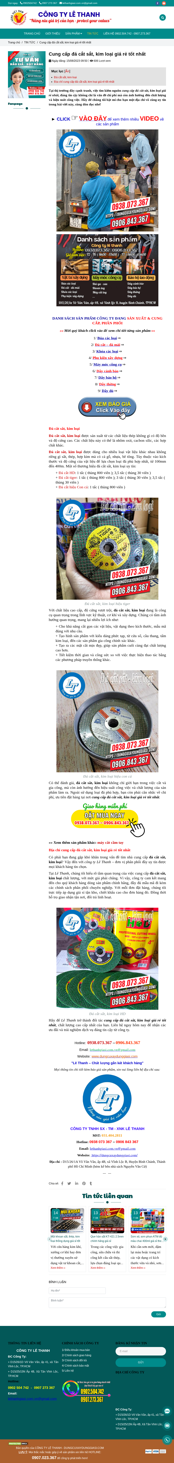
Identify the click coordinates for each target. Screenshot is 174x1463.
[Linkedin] (76, 1183)
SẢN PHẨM (72, 33)
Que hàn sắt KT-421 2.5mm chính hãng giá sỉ (107, 1238)
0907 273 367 (49, 3)
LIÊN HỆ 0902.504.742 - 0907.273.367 (126, 33)
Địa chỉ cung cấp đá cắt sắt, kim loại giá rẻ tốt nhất (84, 81)
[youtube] (165, 3)
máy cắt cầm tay (110, 842)
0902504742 (30, 3)
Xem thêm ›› (58, 1267)
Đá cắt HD (67, 473)
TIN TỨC (92, 33)
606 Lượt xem (102, 60)
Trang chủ (14, 42)
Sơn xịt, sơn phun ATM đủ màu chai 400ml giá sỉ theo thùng (147, 1239)
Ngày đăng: (58, 60)
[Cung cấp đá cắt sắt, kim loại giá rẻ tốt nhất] (60, 17)
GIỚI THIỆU (52, 33)
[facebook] (158, 3)
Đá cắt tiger (67, 477)
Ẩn (67, 71)
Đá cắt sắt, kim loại (65, 77)
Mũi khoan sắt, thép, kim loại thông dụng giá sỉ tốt (65, 1238)
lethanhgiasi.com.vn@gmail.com (80, 3)
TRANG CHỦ (32, 33)
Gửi (158, 1314)
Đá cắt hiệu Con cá (73, 487)
